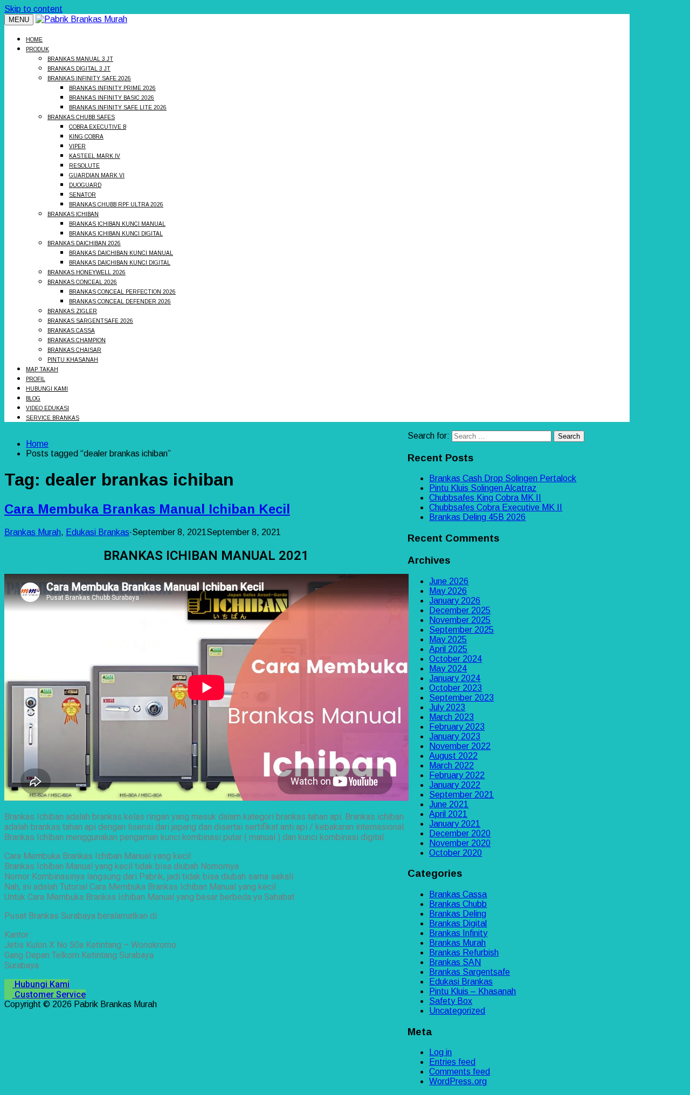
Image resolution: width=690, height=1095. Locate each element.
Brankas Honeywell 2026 (86, 272)
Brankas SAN (455, 962)
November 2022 (460, 746)
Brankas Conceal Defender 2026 (120, 301)
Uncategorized (457, 1010)
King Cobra (86, 137)
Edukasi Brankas (97, 532)
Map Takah (42, 369)
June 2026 (448, 581)
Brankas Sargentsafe (469, 971)
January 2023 (454, 736)
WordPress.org (458, 1081)
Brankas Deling (457, 913)
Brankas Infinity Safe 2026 (89, 78)
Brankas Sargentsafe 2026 (90, 321)
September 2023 (461, 697)
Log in (440, 1052)
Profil (35, 379)
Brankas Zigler (72, 311)
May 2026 (448, 590)
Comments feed (459, 1071)
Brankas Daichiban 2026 (84, 243)
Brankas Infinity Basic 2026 (111, 98)
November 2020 (460, 843)
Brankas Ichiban (73, 214)
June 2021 (448, 804)
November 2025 (460, 620)
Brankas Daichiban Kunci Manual (121, 253)
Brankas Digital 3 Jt (79, 69)
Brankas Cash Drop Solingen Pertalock (502, 478)
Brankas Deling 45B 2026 (477, 517)
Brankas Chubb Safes (81, 117)
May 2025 (448, 639)
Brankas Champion (76, 340)
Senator (82, 195)
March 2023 (451, 717)
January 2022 (454, 784)
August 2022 (453, 755)
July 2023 (447, 707)
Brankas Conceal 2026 (82, 282)
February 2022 (457, 775)
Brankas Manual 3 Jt (80, 59)
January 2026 (454, 600)
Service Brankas (52, 418)
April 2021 (448, 814)
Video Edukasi (47, 408)
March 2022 (451, 765)
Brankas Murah (32, 532)
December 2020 (460, 833)
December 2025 (460, 610)
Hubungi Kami (47, 389)
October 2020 (455, 852)
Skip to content (33, 8)
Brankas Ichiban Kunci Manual (117, 224)
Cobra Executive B (97, 127)
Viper (77, 146)
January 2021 (454, 823)
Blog (33, 398)
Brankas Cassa (71, 331)
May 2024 (448, 668)
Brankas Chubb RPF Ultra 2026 (116, 204)
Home (34, 40)
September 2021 (461, 794)
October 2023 (455, 687)
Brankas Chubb (458, 904)
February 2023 (457, 726)
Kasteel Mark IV (94, 156)
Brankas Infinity (458, 933)
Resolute (84, 166)
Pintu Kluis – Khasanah (472, 991)
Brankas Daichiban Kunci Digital (119, 263)
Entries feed (452, 1061)
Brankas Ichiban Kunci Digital (116, 234)
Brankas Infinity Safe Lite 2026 (118, 107)
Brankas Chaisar (74, 350)
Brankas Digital (458, 923)
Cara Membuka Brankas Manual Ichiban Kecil (147, 509)
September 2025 (461, 629)
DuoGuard (85, 185)
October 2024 (455, 658)
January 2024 (454, 678)
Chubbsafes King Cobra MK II (485, 497)
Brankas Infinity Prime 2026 (112, 88)
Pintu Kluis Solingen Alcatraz (482, 488)
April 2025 (448, 649)
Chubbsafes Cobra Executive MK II (495, 507)
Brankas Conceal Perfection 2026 (122, 292)
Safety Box (450, 1001)
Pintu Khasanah (72, 360)
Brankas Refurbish (464, 952)
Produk (37, 49)
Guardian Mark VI (97, 175)
